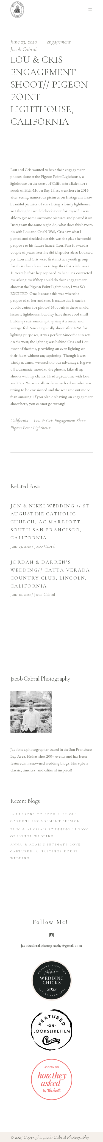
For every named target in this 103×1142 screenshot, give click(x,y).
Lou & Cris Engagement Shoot (60, 420)
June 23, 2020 (24, 42)
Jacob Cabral (23, 49)
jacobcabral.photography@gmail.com (51, 945)
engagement (59, 42)
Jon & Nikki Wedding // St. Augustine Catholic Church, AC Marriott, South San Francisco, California (51, 522)
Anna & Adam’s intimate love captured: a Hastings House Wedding (45, 851)
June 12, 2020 (20, 594)
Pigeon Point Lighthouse (30, 428)
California (19, 420)
